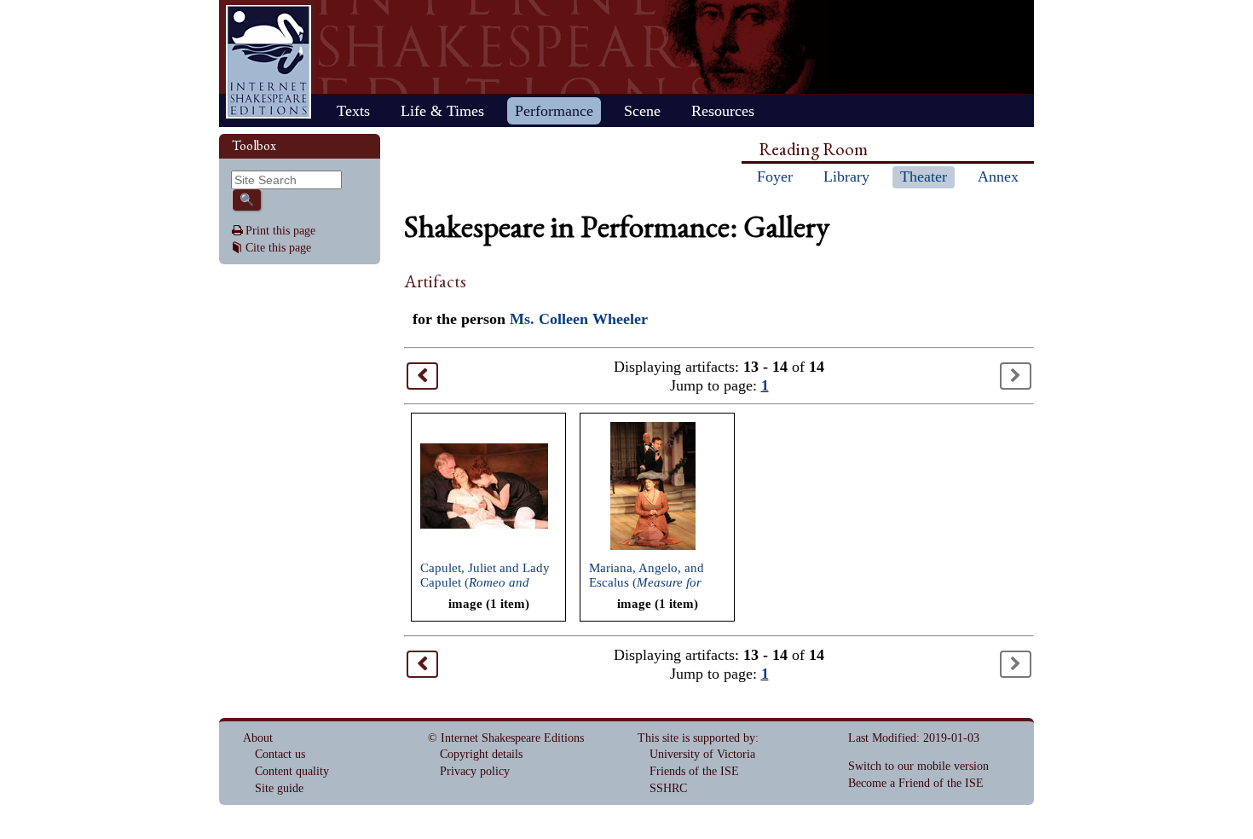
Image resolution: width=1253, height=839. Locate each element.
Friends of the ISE (694, 771)
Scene (642, 110)
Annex (998, 176)
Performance (554, 110)
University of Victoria (702, 754)
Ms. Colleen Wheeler (579, 318)
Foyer (775, 176)
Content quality (292, 771)
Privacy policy (475, 771)
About (258, 738)
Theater (923, 176)
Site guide (279, 788)
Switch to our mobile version (918, 766)
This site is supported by (696, 738)
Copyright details (481, 754)
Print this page (280, 230)
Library (846, 176)
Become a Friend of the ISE (916, 783)
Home (268, 62)
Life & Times (442, 110)
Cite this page (278, 247)
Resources (722, 110)
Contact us (280, 754)
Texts (353, 110)
